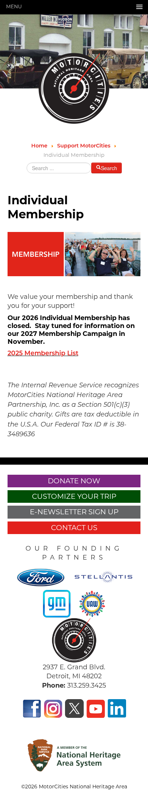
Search (109, 168)
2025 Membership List (43, 354)
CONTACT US (74, 527)
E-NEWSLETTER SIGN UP (74, 511)
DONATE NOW (74, 481)
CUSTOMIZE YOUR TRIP (74, 496)
